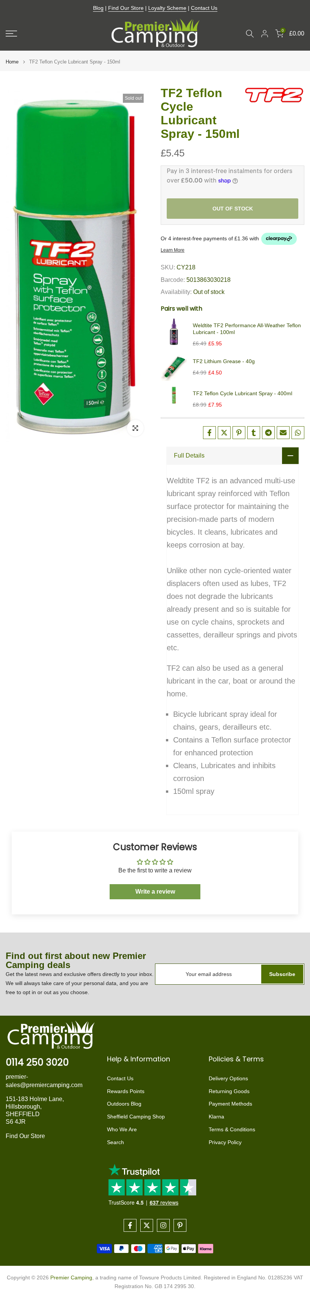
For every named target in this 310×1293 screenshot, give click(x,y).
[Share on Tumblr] (253, 432)
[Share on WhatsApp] (297, 432)
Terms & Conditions (232, 1129)
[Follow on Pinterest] (180, 1225)
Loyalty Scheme (167, 8)
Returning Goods (229, 1091)
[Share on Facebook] (209, 432)
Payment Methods (230, 1104)
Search (115, 1142)
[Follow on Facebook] (130, 1225)
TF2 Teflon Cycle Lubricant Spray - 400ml (242, 393)
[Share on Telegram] (268, 432)
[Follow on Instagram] (163, 1225)
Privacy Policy (225, 1142)
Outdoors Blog (124, 1104)
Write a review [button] (155, 891)
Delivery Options (228, 1078)
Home (12, 61)
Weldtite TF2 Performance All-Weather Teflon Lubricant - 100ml (247, 328)
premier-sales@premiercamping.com (44, 1080)
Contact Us (204, 8)
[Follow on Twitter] (146, 1225)
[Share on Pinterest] (238, 432)
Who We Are (122, 1129)
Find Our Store (126, 8)
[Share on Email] (283, 432)
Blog (98, 8)
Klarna (216, 1117)
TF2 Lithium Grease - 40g (224, 361)
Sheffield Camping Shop (136, 1117)
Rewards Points (125, 1091)
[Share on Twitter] (224, 432)
